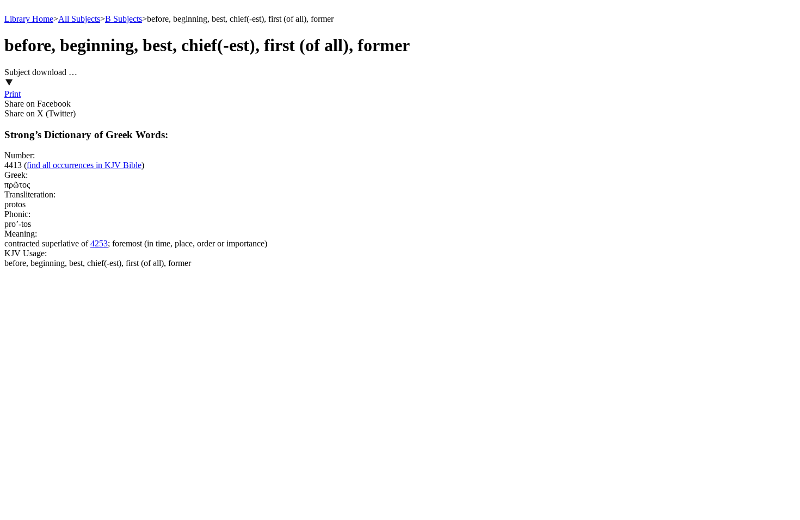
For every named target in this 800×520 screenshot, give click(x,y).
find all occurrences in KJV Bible (84, 165)
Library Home (28, 18)
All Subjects (79, 18)
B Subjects (123, 18)
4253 (99, 243)
